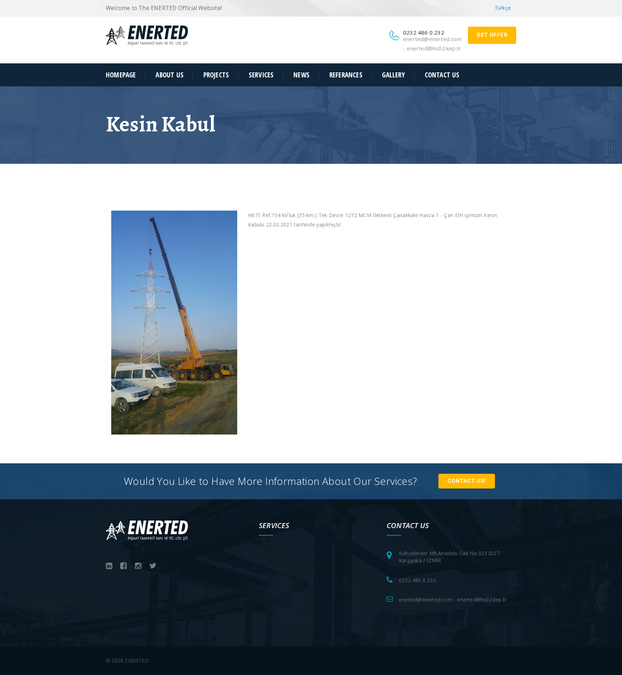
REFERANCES (345, 75)
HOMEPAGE (121, 75)
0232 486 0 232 (417, 580)
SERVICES (261, 75)
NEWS (301, 75)
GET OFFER (492, 35)
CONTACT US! (466, 481)
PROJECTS (216, 75)
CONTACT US (442, 75)
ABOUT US (170, 75)
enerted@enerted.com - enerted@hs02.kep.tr (452, 599)
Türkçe (503, 7)
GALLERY (393, 75)
